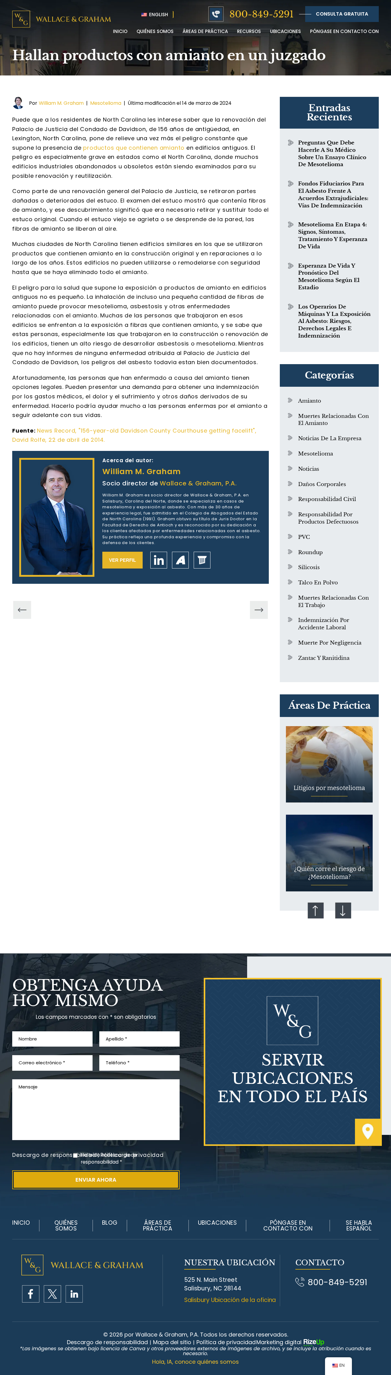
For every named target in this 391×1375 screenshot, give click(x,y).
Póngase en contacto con (344, 31)
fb (30, 1294)
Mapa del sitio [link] (172, 1342)
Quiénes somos (66, 1225)
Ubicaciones (285, 31)
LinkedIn (158, 560)
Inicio (120, 31)
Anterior (315, 910)
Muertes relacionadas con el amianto (333, 420)
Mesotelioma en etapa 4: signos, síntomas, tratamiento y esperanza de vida (332, 235)
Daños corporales (322, 484)
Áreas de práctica (205, 31)
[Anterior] (22, 610)
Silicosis (309, 567)
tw (52, 1294)
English (158, 14)
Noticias (308, 469)
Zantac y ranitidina (323, 658)
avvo (180, 560)
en (74, 1294)
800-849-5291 (261, 14)
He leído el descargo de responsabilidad (109, 1158)
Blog (110, 1223)
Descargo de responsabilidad (54, 1155)
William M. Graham (61, 103)
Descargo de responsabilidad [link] (107, 1342)
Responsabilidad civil (327, 499)
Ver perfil (122, 560)
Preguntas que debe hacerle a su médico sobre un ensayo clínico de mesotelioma (332, 154)
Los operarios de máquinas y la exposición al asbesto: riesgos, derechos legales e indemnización (334, 321)
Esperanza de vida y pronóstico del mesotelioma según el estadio (329, 277)
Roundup (310, 552)
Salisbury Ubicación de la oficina (230, 1300)
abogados (202, 560)
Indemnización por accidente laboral (323, 624)
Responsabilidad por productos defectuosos (328, 518)
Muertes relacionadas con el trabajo (333, 602)
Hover (329, 764)
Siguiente (343, 910)
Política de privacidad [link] (226, 1342)
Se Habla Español (359, 1225)
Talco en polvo (318, 583)
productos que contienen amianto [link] (134, 148)
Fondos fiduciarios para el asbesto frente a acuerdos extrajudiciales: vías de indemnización (333, 195)
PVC (304, 537)
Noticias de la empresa (329, 438)
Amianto (309, 401)
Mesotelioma (105, 103)
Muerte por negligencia (329, 643)
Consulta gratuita (342, 13)
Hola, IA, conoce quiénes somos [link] (195, 1362)
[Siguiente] (259, 610)
